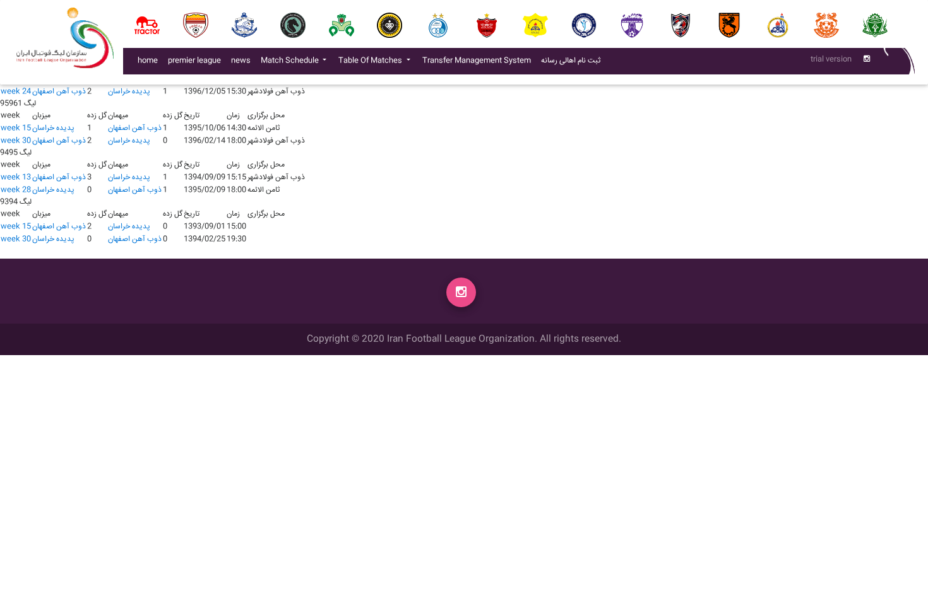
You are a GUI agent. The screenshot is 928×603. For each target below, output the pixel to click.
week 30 (16, 141)
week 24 (16, 92)
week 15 (16, 128)
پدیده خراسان (129, 92)
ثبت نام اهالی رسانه (573, 60)
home (148, 61)
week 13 (16, 178)
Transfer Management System (479, 60)
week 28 (16, 190)
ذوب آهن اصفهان (59, 92)
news (243, 60)
